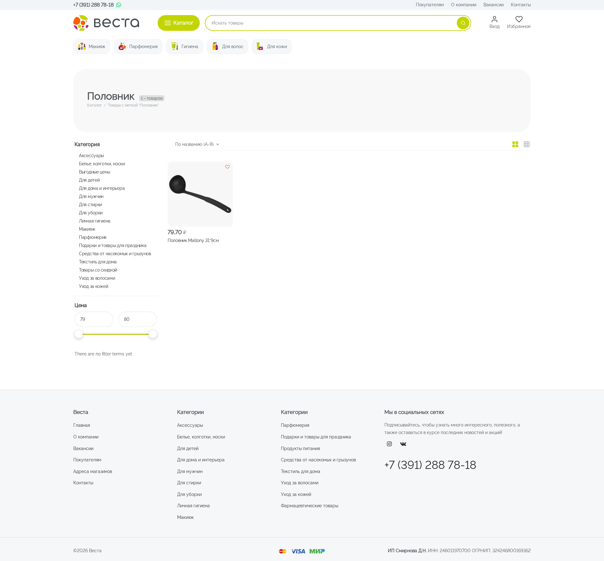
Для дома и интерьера (102, 188)
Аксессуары (91, 155)
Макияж (97, 46)
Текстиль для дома (98, 261)
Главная (81, 425)
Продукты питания (300, 448)
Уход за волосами (97, 278)
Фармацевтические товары (309, 505)
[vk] (403, 444)
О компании (463, 4)
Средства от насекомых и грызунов (115, 253)
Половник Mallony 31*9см (193, 240)
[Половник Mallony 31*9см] (200, 194)
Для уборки (91, 212)
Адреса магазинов (92, 471)
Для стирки (90, 204)
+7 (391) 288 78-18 (93, 5)
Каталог (94, 105)
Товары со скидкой (98, 269)
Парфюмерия (143, 46)
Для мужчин (91, 196)
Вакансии (494, 4)
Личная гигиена (94, 220)
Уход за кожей (93, 286)
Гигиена (190, 46)
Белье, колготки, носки (102, 163)
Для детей (89, 180)
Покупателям (430, 4)
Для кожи (277, 46)
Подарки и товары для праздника (112, 245)
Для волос (232, 46)
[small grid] (527, 144)
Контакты (521, 4)
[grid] (515, 144)
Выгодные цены (94, 171)
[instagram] (389, 444)
